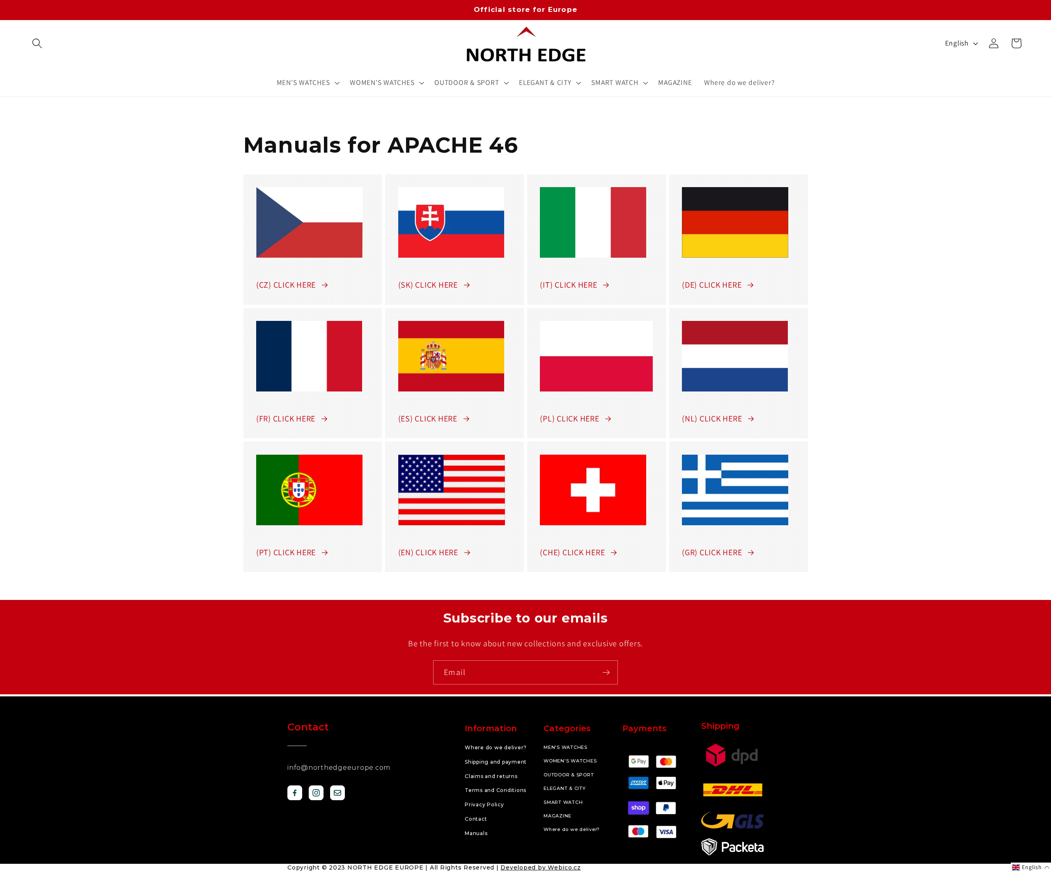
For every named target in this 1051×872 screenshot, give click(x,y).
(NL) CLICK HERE (712, 418)
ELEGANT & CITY (565, 788)
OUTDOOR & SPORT (569, 775)
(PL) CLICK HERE (569, 418)
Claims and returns (491, 776)
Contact (476, 819)
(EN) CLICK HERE (428, 552)
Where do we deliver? (496, 747)
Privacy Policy (484, 804)
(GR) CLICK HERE (712, 552)
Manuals (476, 833)
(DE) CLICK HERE (711, 284)
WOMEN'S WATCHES (570, 761)
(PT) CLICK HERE (286, 552)
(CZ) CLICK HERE (286, 284)
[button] (37, 43)
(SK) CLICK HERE (428, 284)
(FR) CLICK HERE (285, 418)
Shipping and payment (496, 762)
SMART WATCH (563, 802)
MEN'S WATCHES (565, 747)
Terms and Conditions (495, 790)
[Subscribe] (606, 672)
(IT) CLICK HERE (568, 284)
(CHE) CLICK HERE (572, 552)
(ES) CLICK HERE (427, 418)
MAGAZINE (557, 816)
